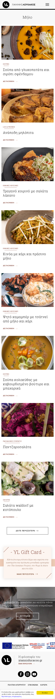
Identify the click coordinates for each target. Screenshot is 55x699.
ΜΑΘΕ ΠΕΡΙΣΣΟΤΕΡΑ (25, 574)
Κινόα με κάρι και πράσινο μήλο (24, 256)
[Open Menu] (49, 5)
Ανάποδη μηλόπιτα (18, 132)
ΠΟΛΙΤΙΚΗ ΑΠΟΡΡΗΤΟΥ (17, 685)
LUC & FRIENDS (9, 127)
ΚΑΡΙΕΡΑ (43, 685)
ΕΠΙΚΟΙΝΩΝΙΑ (33, 685)
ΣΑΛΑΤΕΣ (6, 500)
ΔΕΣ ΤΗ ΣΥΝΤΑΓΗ (8, 81)
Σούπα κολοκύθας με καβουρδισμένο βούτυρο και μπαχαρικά (26, 384)
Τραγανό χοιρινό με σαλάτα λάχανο (25, 193)
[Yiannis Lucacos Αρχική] (19, 4)
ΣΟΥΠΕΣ (6, 64)
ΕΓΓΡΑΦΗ (25, 616)
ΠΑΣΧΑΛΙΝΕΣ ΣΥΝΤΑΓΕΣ (12, 441)
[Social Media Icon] (20, 674)
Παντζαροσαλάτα (17, 447)
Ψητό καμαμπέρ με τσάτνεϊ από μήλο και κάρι (25, 319)
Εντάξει (45, 693)
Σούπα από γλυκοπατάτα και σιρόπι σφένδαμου (26, 71)
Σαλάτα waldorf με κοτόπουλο (18, 507)
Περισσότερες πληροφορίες (12, 696)
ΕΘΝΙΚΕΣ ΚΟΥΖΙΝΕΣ (10, 185)
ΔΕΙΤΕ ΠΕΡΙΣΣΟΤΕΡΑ (25, 531)
